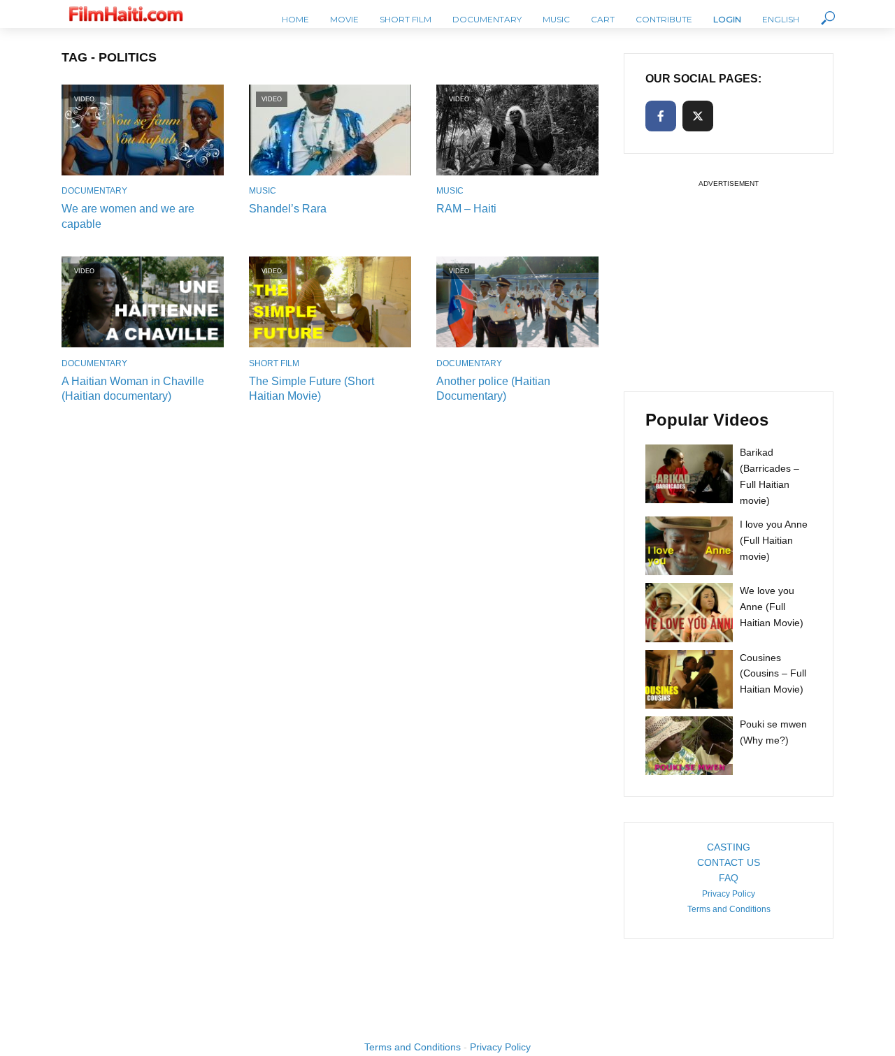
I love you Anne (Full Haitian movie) (774, 540)
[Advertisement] (728, 278)
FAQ (728, 877)
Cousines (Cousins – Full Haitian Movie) (773, 673)
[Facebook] (660, 116)
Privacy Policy (728, 894)
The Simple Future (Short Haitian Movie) (311, 389)
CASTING (728, 847)
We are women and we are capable (128, 216)
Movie (344, 19)
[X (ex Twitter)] (697, 116)
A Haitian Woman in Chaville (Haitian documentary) (133, 389)
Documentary (487, 19)
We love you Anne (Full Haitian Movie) (771, 606)
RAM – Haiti (466, 209)
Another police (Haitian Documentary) (493, 389)
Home (295, 19)
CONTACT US (728, 862)
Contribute (664, 19)
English (780, 19)
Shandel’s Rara (288, 209)
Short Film (405, 19)
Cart (603, 19)
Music (556, 19)
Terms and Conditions (729, 909)
